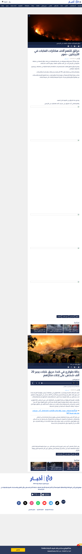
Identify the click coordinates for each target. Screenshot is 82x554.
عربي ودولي (44, 5)
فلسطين (56, 5)
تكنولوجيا (20, 5)
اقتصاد (37, 5)
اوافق (18, 550)
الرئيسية (80, 5)
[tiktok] (57, 503)
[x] (25, 503)
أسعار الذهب (73, 5)
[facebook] (19, 503)
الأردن (66, 5)
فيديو (7, 5)
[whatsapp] (38, 503)
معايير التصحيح (32, 509)
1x (36, 383)
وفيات (2, 5)
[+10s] (77, 383)
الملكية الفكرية (40, 509)
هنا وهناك (27, 5)
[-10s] (73, 383)
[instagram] (32, 503)
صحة (62, 5)
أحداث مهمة (13, 5)
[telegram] (51, 503)
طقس (50, 5)
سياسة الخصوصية (51, 551)
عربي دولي (66, 58)
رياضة (32, 5)
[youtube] (44, 503)
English (6, 2)
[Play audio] (32, 383)
